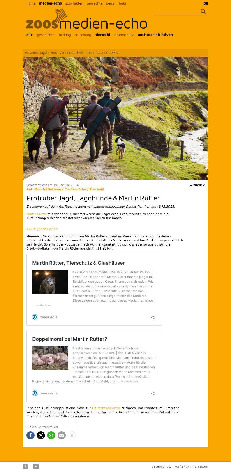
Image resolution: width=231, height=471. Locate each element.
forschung (83, 35)
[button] (30, 435)
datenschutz (161, 466)
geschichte (46, 35)
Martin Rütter (36, 214)
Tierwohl (97, 189)
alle (29, 35)
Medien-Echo (75, 189)
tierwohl (102, 35)
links (122, 3)
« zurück (197, 185)
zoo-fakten (74, 3)
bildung (65, 35)
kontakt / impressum (191, 466)
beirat (111, 3)
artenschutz (124, 35)
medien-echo (50, 3)
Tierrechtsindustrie (106, 408)
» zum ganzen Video (42, 229)
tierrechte (95, 3)
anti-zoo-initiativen (155, 35)
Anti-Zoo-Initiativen (43, 189)
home (31, 3)
